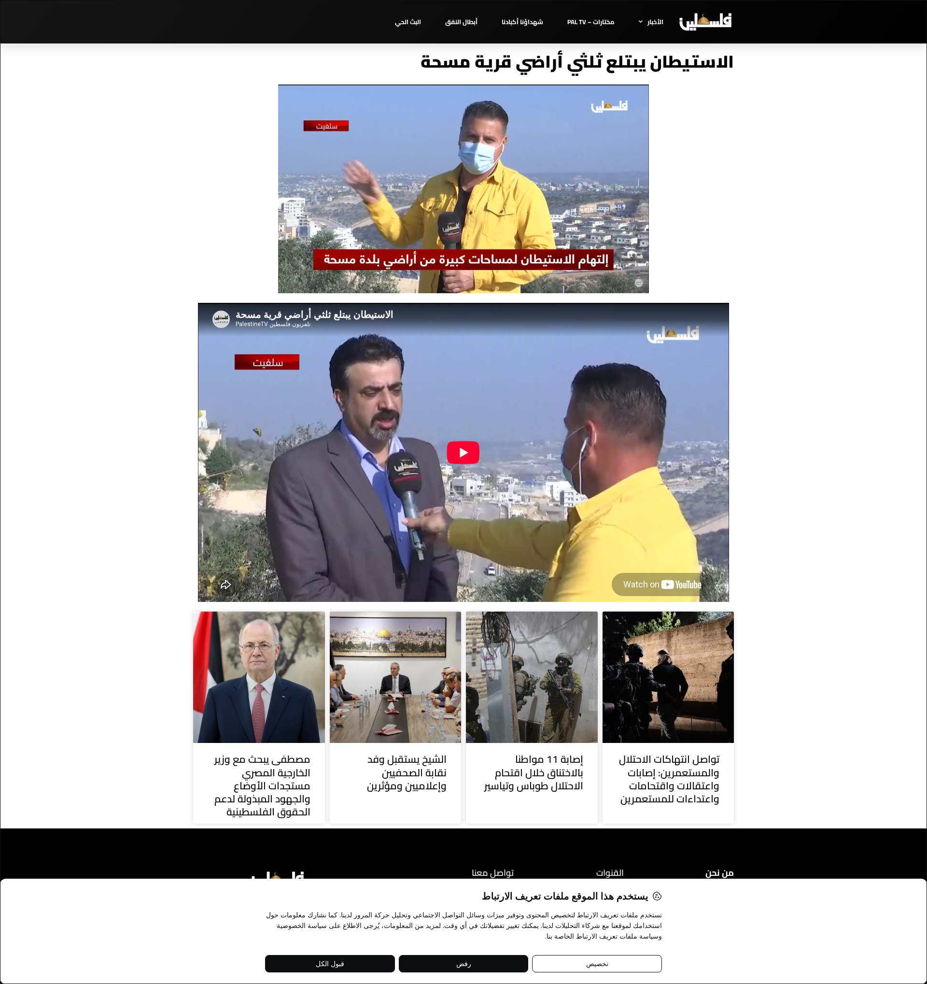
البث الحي (408, 22)
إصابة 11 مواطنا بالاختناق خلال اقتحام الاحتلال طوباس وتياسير (533, 772)
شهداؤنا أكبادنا (522, 22)
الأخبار (655, 22)
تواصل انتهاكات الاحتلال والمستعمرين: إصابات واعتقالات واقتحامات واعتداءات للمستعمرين (669, 779)
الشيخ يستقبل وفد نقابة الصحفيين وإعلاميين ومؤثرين (407, 772)
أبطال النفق (461, 22)
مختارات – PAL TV (591, 22)
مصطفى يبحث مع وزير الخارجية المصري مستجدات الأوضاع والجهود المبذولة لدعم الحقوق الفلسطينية (262, 785)
